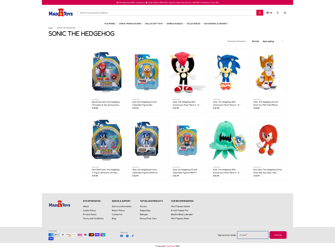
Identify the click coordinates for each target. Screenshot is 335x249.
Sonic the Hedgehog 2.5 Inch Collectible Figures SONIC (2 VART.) (144, 171)
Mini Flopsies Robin (180, 218)
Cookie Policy (89, 210)
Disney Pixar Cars (148, 218)
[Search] (259, 12)
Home (50, 28)
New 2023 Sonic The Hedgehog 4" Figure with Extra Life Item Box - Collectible (105, 171)
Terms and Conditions (93, 218)
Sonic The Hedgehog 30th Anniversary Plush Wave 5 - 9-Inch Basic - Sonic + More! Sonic (226, 103)
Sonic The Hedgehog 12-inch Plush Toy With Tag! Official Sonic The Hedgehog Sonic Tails (267, 103)
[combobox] (170, 13)
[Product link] (106, 80)
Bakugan (144, 214)
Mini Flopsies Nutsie (180, 206)
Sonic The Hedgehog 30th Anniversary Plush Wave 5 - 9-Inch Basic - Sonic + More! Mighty (187, 103)
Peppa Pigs (145, 210)
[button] (278, 12)
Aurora (143, 206)
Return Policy (118, 210)
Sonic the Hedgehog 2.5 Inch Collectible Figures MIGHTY (185, 171)
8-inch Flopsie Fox (179, 210)
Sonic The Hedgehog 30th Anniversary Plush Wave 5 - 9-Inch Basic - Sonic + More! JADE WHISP (227, 171)
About (86, 206)
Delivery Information (122, 206)
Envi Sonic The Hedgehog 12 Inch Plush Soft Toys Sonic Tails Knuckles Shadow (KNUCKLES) (267, 171)
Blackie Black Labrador (182, 214)
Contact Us (117, 214)
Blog (114, 218)
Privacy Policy (89, 214)
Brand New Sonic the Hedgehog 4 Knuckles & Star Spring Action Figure (106, 103)
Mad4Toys (170, 246)
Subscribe (278, 235)
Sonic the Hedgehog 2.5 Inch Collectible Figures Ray (144, 103)
